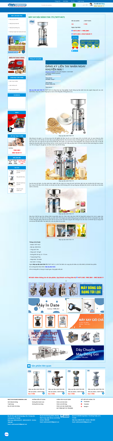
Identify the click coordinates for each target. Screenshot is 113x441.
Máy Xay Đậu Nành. (50, 267)
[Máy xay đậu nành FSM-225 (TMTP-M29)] (36, 378)
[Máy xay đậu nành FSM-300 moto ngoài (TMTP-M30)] (56, 378)
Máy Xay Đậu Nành (14, 19)
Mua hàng (75, 37)
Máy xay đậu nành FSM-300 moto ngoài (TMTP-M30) (56, 389)
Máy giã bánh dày (21, 177)
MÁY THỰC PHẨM (14, 81)
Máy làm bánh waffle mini (20, 189)
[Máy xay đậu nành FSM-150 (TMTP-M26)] (96, 378)
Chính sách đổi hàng (61, 404)
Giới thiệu (65, 1)
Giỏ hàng (44, 393)
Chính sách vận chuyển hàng (63, 406)
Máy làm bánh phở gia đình (21, 171)
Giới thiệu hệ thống (13, 402)
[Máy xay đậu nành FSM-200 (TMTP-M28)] (76, 378)
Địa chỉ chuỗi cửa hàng (14, 406)
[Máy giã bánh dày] (12, 178)
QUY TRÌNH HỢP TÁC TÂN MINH (64, 408)
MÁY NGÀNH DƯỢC (14, 89)
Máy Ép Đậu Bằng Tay (15, 27)
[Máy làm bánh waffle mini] (12, 190)
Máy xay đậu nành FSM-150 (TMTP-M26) (96, 389)
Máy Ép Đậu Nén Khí (14, 23)
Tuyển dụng (80, 1)
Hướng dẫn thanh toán (38, 402)
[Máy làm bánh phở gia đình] (12, 172)
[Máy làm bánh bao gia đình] (12, 184)
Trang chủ (57, 1)
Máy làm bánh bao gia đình (21, 183)
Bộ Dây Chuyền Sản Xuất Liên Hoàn (18, 31)
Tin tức (73, 1)
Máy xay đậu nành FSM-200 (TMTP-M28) (76, 389)
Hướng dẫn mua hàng (37, 404)
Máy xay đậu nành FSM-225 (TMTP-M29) (36, 389)
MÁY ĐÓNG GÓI (13, 85)
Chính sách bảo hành (61, 402)
